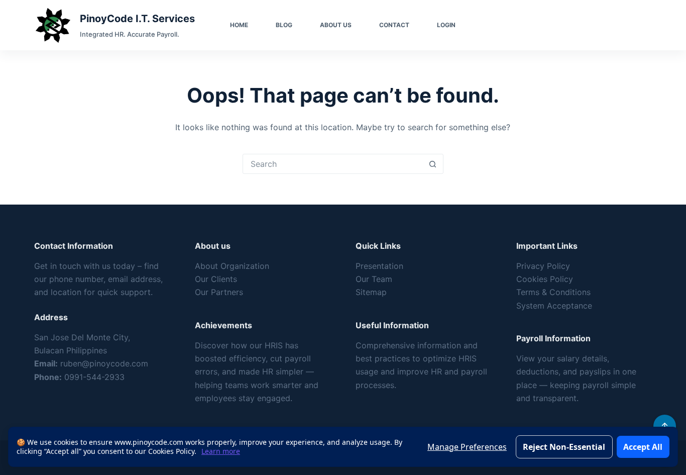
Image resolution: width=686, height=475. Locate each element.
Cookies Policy (544, 279)
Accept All (642, 446)
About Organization (232, 266)
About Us (336, 25)
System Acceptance (554, 306)
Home (239, 25)
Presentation (379, 266)
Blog (284, 25)
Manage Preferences (467, 446)
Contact (394, 25)
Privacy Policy (543, 266)
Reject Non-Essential (564, 446)
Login (446, 25)
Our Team (374, 279)
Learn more (220, 451)
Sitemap (371, 292)
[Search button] (433, 164)
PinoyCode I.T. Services (137, 19)
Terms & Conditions (553, 292)
